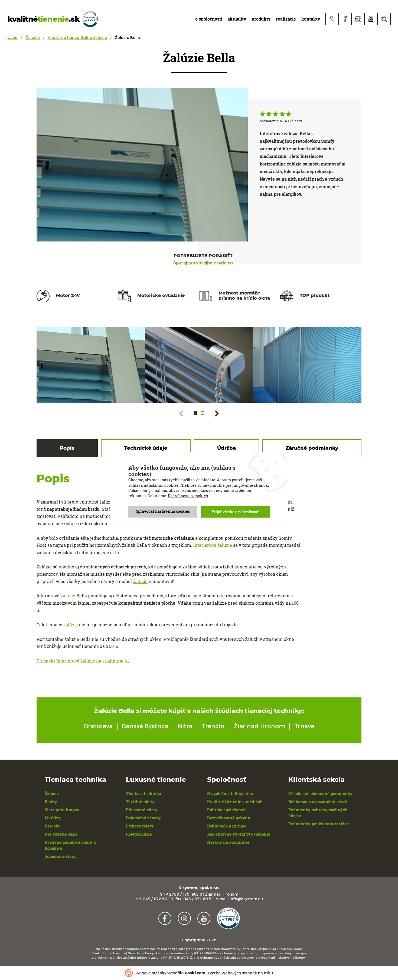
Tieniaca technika (143, 793)
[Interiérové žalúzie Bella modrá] (91, 365)
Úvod (13, 37)
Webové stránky (150, 973)
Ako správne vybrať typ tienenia (238, 834)
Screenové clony (61, 856)
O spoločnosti (208, 19)
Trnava (304, 725)
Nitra (185, 725)
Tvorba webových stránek (232, 973)
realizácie (286, 19)
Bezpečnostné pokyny (228, 817)
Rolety (51, 801)
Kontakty (310, 19)
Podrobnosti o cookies (188, 495)
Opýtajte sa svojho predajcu (202, 262)
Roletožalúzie (139, 834)
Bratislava (98, 725)
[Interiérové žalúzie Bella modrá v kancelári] (307, 365)
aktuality (236, 19)
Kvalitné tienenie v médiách (235, 801)
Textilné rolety (140, 801)
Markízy (53, 817)
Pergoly (52, 826)
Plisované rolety (142, 809)
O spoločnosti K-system (230, 793)
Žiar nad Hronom (259, 725)
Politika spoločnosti (226, 809)
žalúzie (140, 581)
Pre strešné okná (61, 834)
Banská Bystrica (145, 725)
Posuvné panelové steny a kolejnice (70, 845)
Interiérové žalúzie (212, 545)
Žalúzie (32, 37)
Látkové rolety (140, 826)
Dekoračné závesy (143, 817)
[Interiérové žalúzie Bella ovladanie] (199, 365)
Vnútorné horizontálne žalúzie (77, 37)
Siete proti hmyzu (62, 809)
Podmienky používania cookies (318, 823)
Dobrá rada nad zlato (226, 826)
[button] (195, 413)
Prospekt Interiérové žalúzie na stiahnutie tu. (83, 661)
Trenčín (213, 725)
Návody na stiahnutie (228, 842)
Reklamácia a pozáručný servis (318, 801)
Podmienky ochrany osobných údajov (318, 812)
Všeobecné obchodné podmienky (320, 793)
